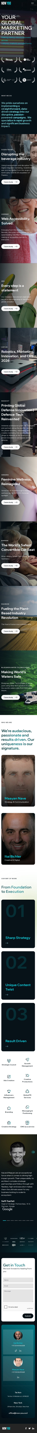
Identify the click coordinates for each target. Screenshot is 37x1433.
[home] (5, 3)
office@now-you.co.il (18, 1413)
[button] (32, 3)
